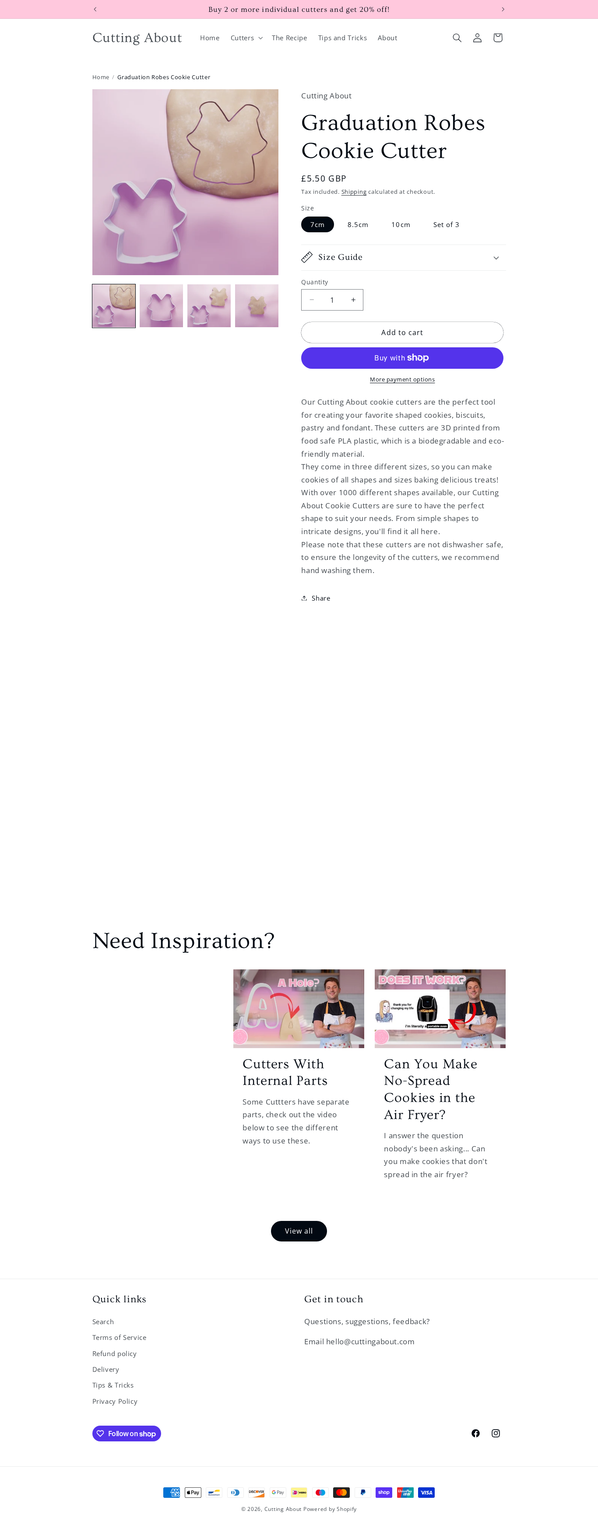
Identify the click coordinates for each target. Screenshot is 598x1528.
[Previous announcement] (95, 9)
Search (103, 1321)
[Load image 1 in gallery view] (113, 305)
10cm (400, 224)
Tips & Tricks (113, 1385)
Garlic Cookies (152, 989)
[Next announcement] (503, 9)
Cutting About (283, 1509)
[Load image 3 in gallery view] (208, 305)
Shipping (354, 191)
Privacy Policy (115, 1401)
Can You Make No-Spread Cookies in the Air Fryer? (430, 1089)
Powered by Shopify (330, 1509)
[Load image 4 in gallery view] (256, 305)
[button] (245, 37)
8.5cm (358, 224)
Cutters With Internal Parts (285, 1072)
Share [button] (321, 597)
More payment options (402, 379)
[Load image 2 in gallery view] (161, 305)
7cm (317, 224)
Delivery (106, 1369)
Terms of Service (119, 1337)
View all (299, 1231)
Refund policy (114, 1353)
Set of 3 (446, 224)
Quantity (314, 281)
